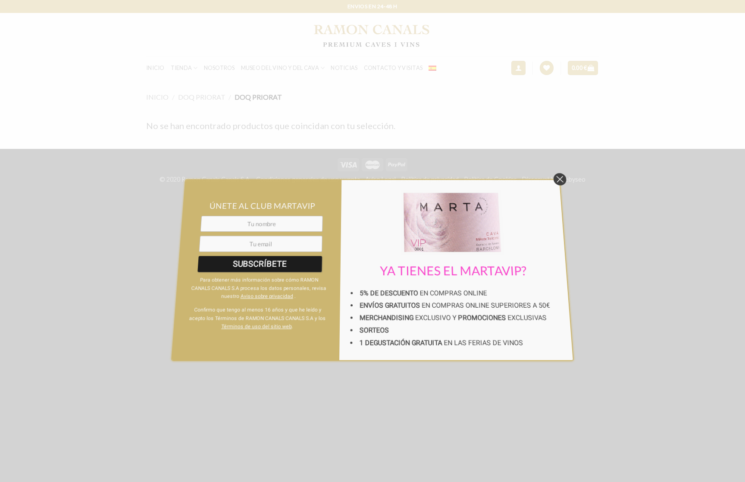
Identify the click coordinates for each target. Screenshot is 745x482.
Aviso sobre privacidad (264, 271)
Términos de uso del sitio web (255, 302)
